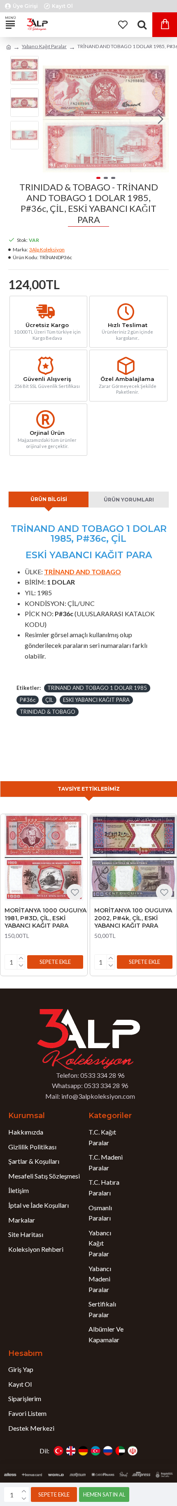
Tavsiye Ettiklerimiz (89, 789)
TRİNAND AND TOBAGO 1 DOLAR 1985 (97, 688)
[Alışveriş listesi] (122, 24)
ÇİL (49, 699)
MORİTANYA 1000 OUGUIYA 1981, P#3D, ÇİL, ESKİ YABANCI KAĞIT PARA (45, 918)
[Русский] (108, 1451)
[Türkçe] (58, 1451)
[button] (51, 119)
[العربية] (120, 1451)
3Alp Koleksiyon (47, 249)
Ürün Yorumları (129, 500)
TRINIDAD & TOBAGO (47, 711)
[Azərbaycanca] (95, 1451)
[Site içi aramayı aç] (142, 24)
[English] (71, 1451)
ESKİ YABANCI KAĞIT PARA (96, 699)
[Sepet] (164, 24)
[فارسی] (132, 1451)
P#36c (27, 699)
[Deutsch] (83, 1451)
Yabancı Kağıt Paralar (44, 46)
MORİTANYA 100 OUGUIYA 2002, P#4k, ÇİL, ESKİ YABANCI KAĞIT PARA (133, 918)
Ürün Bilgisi (48, 499)
